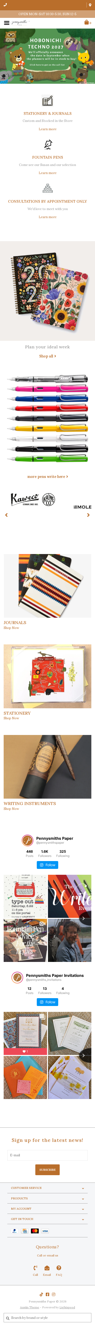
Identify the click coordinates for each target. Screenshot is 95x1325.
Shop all (46, 356)
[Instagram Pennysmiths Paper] (53, 1294)
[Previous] (6, 515)
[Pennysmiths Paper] (20, 23)
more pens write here (46, 476)
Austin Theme (29, 1307)
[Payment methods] (16, 1230)
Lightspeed (67, 1307)
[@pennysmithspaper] (27, 840)
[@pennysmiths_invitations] (17, 977)
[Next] (88, 515)
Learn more (48, 129)
